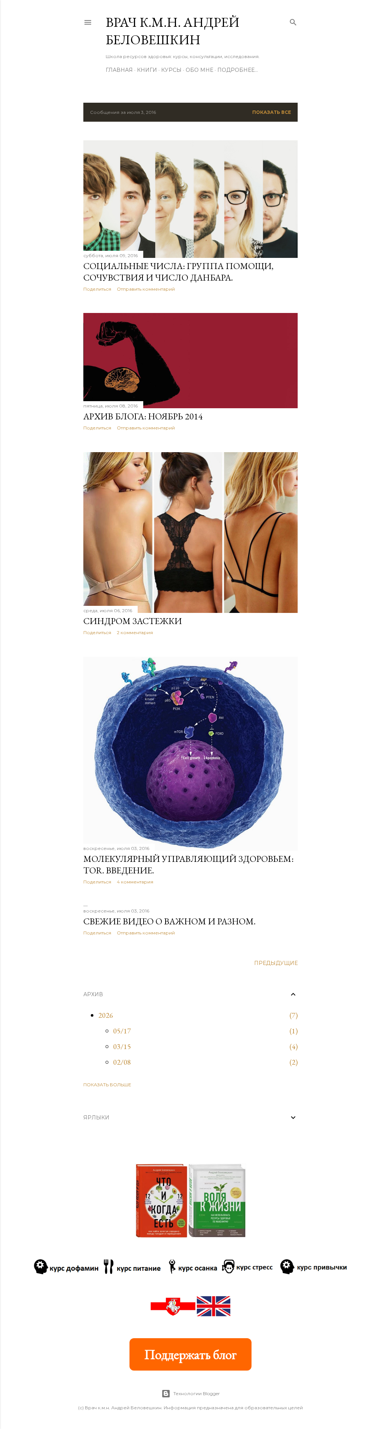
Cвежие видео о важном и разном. (169, 921)
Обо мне (199, 70)
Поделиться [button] (97, 289)
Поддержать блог (190, 1354)
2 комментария (135, 632)
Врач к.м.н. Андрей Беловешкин (172, 30)
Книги (147, 70)
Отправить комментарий (146, 289)
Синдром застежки (132, 621)
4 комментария (135, 882)
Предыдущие (276, 963)
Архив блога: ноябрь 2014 (143, 416)
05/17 (122, 1031)
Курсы (171, 70)
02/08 (122, 1062)
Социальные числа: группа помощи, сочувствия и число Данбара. (178, 271)
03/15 (122, 1046)
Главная (119, 70)
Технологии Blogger (196, 1393)
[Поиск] (293, 20)
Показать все (271, 112)
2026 (105, 1015)
